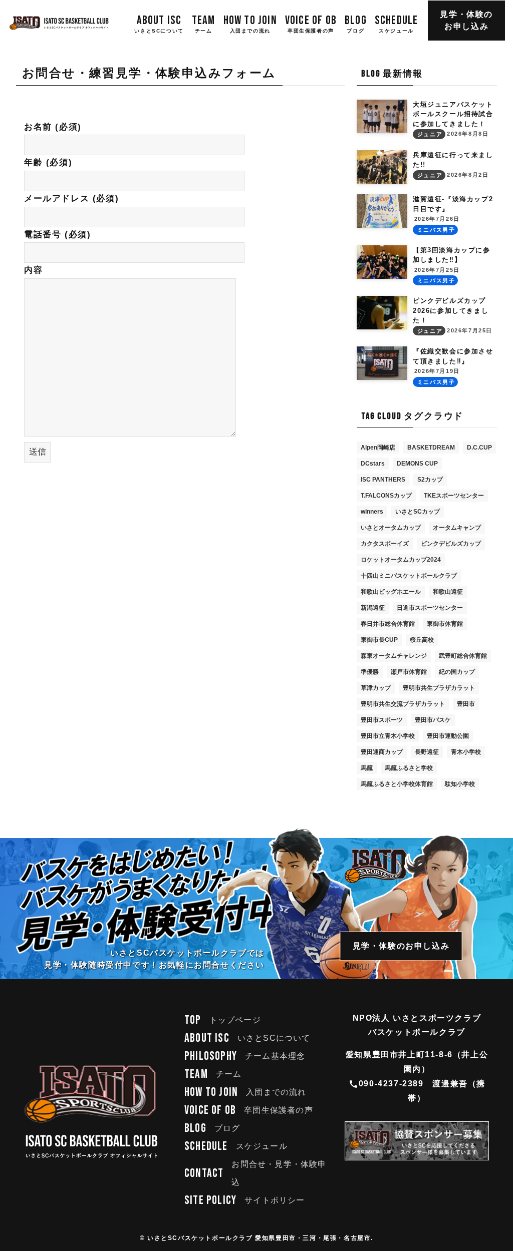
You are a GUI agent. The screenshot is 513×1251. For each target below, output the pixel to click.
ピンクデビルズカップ (451, 543)
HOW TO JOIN (245, 1092)
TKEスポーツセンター (454, 495)
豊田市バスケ (433, 719)
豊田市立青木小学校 (388, 735)
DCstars (373, 463)
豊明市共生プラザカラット (439, 687)
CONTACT (255, 1173)
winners (372, 511)
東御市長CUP (379, 639)
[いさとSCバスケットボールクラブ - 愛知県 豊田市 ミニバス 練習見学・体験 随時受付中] (59, 23)
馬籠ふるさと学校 (409, 767)
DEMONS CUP (417, 463)
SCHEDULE (236, 1146)
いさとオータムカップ (391, 527)
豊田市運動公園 (448, 735)
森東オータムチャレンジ (394, 655)
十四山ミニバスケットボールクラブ (409, 575)
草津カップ (376, 687)
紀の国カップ (457, 671)
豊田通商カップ (382, 751)
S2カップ (430, 479)
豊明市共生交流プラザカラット (403, 703)
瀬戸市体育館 (409, 671)
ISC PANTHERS (383, 479)
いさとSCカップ (417, 511)
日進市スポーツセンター (430, 607)
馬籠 (367, 767)
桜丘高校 (422, 639)
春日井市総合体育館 (388, 623)
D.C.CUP (479, 447)
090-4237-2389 (391, 1083)
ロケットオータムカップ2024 (401, 559)
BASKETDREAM (431, 447)
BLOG (212, 1128)
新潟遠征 (373, 607)
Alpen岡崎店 (378, 447)
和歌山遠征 (448, 591)
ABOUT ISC (247, 1038)
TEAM (212, 1074)
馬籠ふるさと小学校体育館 (397, 783)
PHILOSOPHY (244, 1056)
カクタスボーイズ (385, 543)
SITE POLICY (244, 1200)
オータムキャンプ (457, 527)
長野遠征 (427, 751)
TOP (222, 1020)
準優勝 (370, 671)
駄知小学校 (460, 783)
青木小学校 (466, 751)
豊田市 (466, 703)
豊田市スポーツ (382, 719)
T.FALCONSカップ (386, 495)
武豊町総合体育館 (463, 655)
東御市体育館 (445, 623)
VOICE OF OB (248, 1110)
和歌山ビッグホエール (391, 591)
